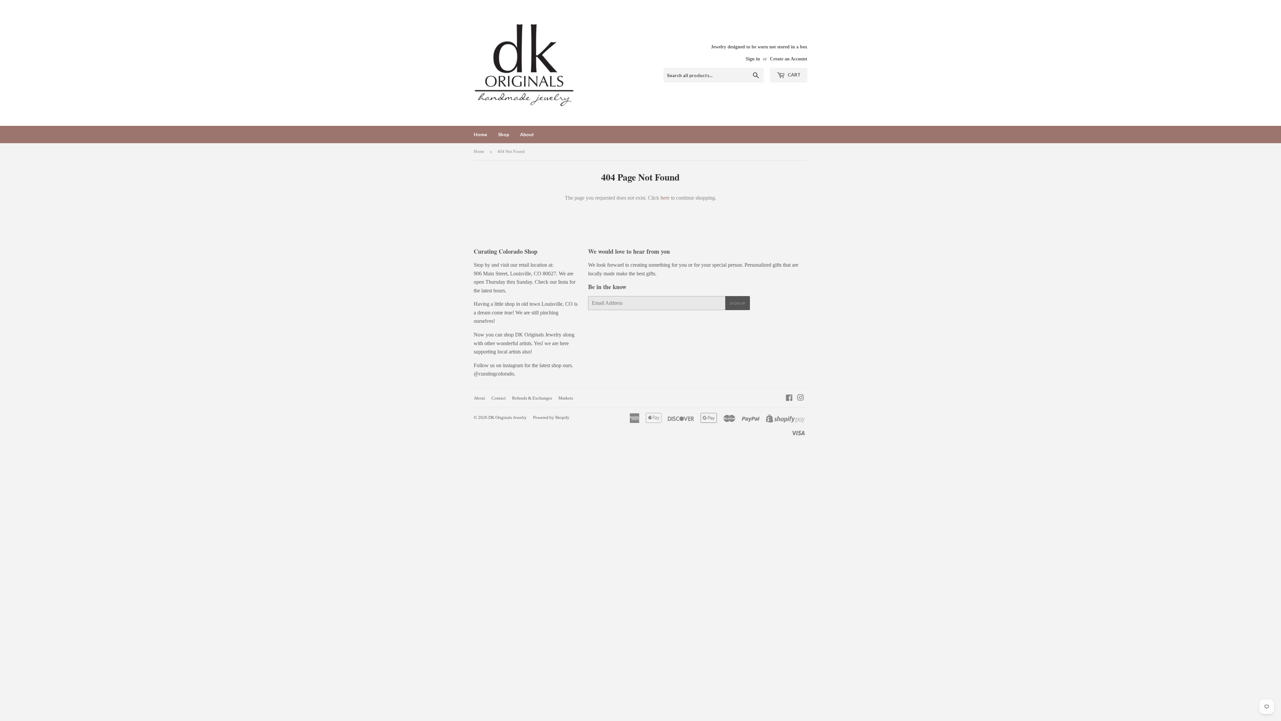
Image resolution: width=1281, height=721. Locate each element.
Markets (565, 398)
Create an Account (788, 58)
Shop (503, 134)
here (665, 198)
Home (480, 134)
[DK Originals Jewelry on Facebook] (789, 398)
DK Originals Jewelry (507, 417)
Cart (794, 74)
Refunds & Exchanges (532, 398)
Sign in (753, 58)
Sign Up (738, 303)
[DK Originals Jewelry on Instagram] (800, 398)
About (527, 134)
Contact (498, 398)
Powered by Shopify (551, 417)
